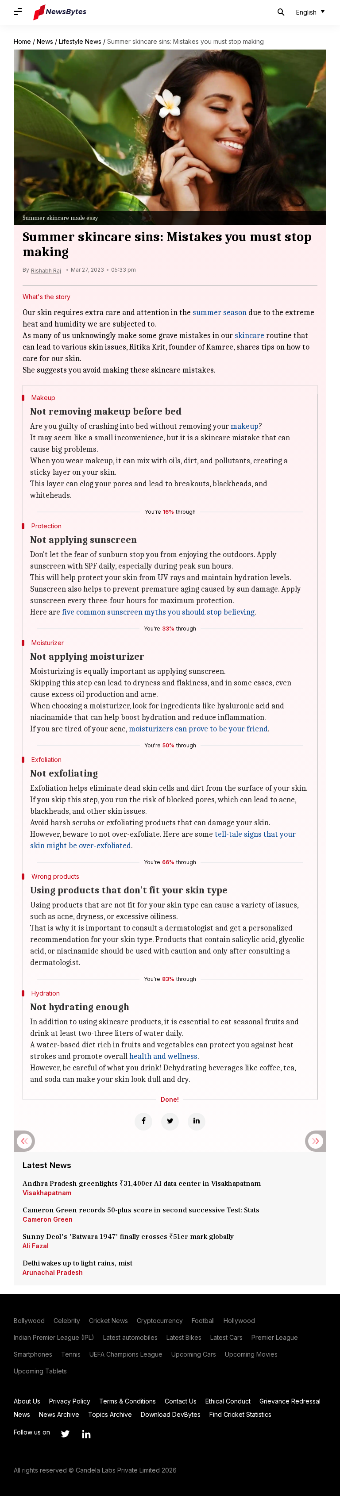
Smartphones (33, 1354)
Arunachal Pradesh (53, 1272)
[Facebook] (143, 1122)
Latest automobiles (130, 1337)
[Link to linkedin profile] (86, 1434)
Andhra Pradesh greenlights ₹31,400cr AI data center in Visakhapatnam (142, 1183)
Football (203, 1320)
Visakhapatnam (47, 1192)
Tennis (71, 1354)
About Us (27, 1401)
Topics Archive (110, 1414)
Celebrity (67, 1320)
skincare (249, 335)
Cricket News (108, 1320)
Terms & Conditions (127, 1401)
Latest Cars (226, 1337)
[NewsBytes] (59, 12)
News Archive (59, 1414)
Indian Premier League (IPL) (54, 1337)
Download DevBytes (171, 1414)
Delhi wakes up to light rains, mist (77, 1263)
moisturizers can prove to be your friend (198, 729)
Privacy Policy (69, 1401)
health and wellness (163, 1056)
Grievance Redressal (290, 1401)
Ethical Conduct (228, 1401)
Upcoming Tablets (40, 1371)
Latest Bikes (183, 1337)
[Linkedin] (196, 1122)
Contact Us (181, 1401)
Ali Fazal (36, 1246)
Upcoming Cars (193, 1354)
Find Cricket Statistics (240, 1414)
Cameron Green (48, 1219)
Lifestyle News (80, 41)
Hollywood (239, 1320)
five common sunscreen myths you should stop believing (158, 612)
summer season (220, 312)
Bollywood (29, 1320)
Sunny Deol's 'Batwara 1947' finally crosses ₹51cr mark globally (128, 1236)
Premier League (274, 1337)
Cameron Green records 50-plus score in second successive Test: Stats (141, 1210)
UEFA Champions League (125, 1354)
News (45, 41)
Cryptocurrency (160, 1320)
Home (22, 41)
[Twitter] (170, 1122)
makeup (245, 426)
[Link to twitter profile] (65, 1434)
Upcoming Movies (251, 1354)
